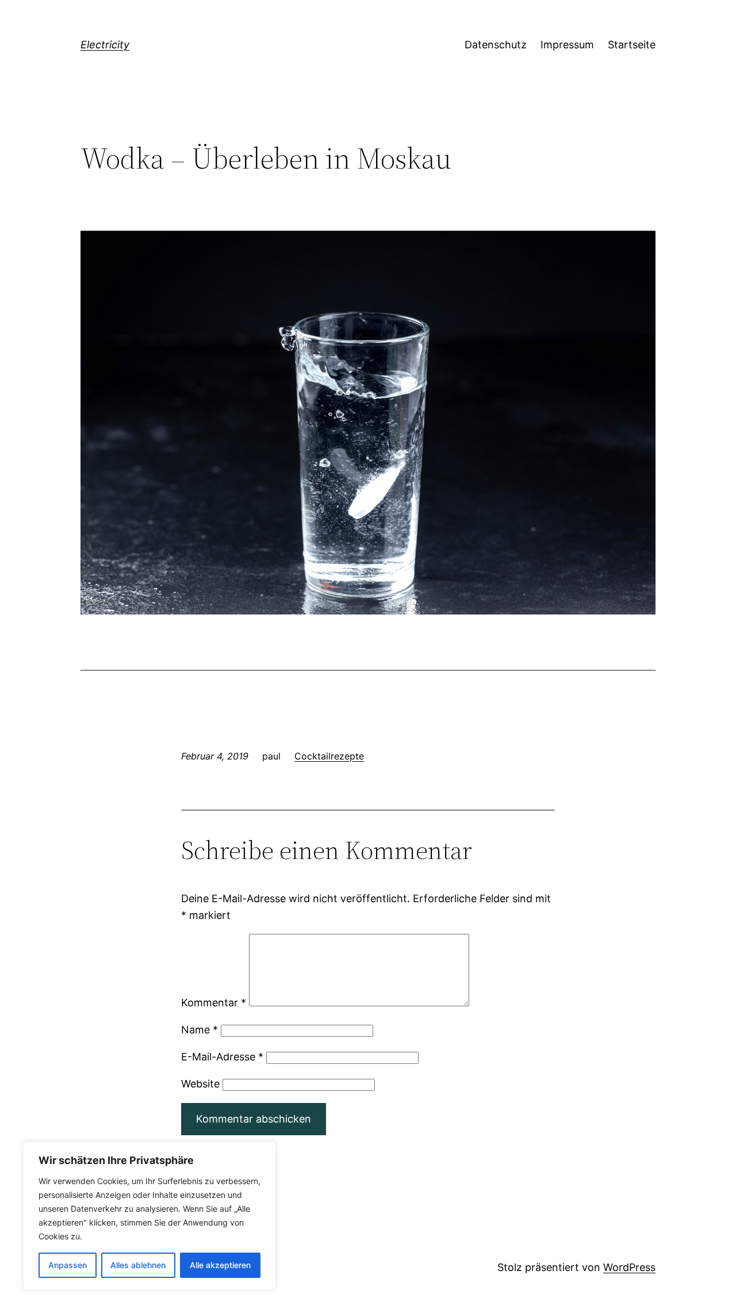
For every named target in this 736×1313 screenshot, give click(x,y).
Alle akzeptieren (220, 1265)
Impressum (567, 45)
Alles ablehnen (138, 1265)
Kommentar (213, 1003)
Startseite (632, 45)
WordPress (629, 1267)
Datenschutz (496, 45)
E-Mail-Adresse (222, 1057)
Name (199, 1030)
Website (200, 1084)
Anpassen (67, 1265)
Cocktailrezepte (329, 756)
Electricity (104, 45)
